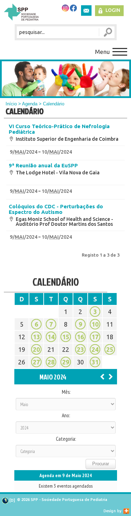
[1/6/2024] (111, 376)
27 (36, 361)
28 (51, 361)
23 (80, 349)
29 (65, 361)
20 (36, 349)
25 (109, 349)
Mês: (66, 392)
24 (95, 349)
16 (80, 336)
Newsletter (86, 10)
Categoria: (66, 439)
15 (65, 336)
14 (51, 336)
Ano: (66, 415)
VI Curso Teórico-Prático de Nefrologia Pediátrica (59, 129)
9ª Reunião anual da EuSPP (43, 165)
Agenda (29, 103)
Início (11, 103)
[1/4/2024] (102, 376)
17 (95, 336)
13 (36, 336)
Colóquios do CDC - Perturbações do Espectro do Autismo (56, 209)
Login (112, 10)
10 (95, 324)
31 (95, 361)
